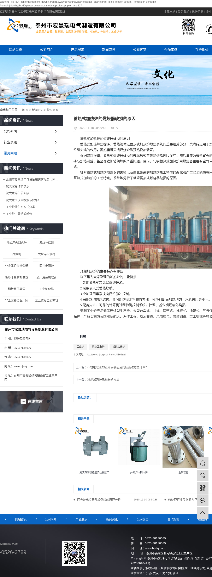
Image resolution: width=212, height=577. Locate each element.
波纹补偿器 (46, 242)
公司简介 (46, 50)
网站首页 (15, 50)
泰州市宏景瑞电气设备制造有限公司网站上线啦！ (33, 179)
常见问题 (52, 110)
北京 (169, 573)
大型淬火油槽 (46, 254)
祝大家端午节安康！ (19, 193)
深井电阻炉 (46, 265)
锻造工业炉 (98, 346)
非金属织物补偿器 (16, 265)
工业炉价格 (46, 288)
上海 (162, 573)
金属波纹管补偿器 (172, 568)
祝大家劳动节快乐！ (19, 186)
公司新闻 (10, 131)
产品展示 (77, 50)
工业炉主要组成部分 (19, 213)
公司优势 (139, 50)
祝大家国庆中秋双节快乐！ (23, 200)
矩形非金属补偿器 (16, 277)
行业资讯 (10, 142)
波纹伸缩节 (152, 568)
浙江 (175, 573)
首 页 (25, 110)
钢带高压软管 (16, 288)
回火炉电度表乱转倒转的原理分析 (98, 499)
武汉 (156, 573)
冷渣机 (16, 254)
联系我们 (183, 11)
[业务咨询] (202, 463)
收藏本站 (169, 11)
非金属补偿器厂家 (16, 300)
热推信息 (198, 11)
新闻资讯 (108, 50)
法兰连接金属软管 (46, 300)
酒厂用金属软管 (46, 277)
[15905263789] (202, 475)
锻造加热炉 (119, 346)
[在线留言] (202, 500)
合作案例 (170, 50)
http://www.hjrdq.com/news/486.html (106, 354)
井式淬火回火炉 (16, 242)
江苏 (149, 573)
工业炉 (80, 346)
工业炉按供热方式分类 (20, 207)
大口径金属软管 (195, 568)
